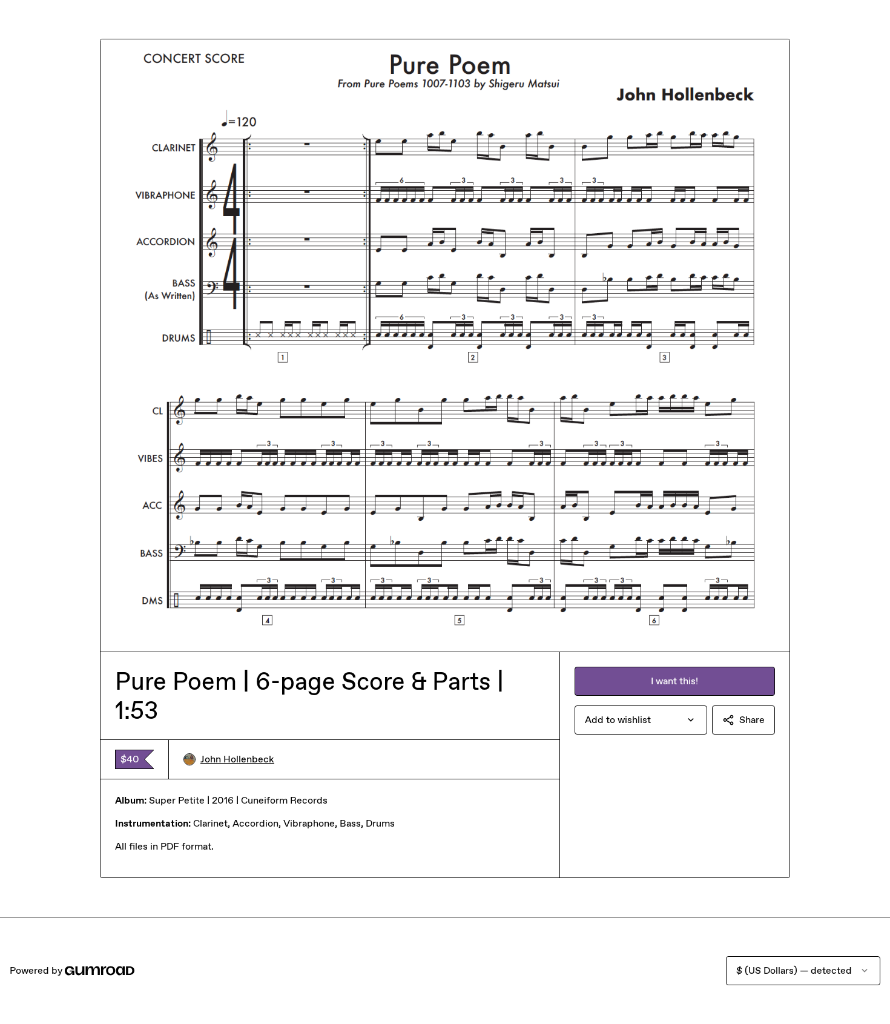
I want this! (674, 681)
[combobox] (641, 720)
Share (752, 719)
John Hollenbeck (237, 759)
